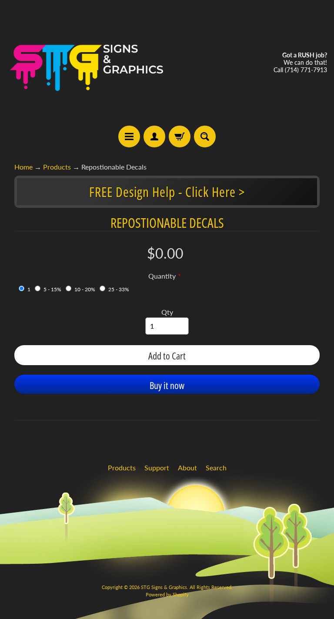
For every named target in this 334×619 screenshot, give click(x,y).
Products (57, 167)
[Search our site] (205, 136)
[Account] (154, 136)
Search (216, 467)
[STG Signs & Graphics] (87, 63)
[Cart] (179, 136)
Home (23, 167)
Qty (167, 312)
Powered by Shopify (167, 594)
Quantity (162, 276)
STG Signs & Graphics (164, 587)
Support (156, 467)
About (187, 467)
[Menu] (129, 136)
